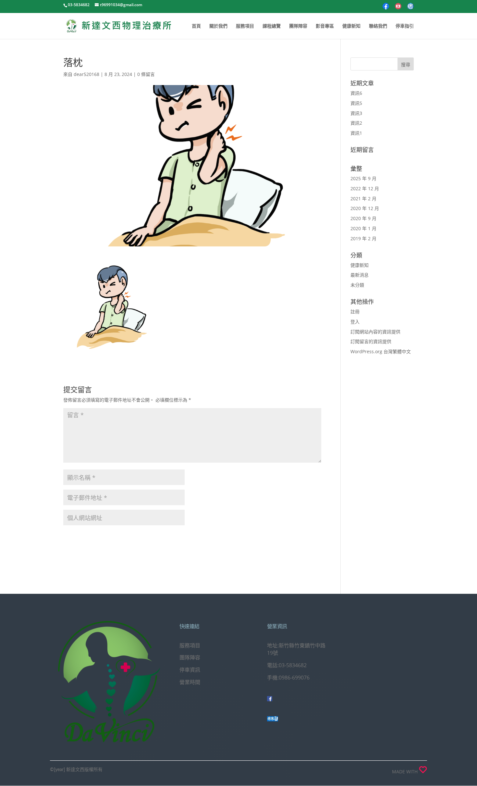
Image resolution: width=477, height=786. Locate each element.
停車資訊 (189, 669)
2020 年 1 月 (363, 228)
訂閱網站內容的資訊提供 (375, 332)
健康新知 (351, 26)
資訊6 (356, 93)
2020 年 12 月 (364, 208)
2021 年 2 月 (363, 198)
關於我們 (218, 26)
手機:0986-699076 (288, 677)
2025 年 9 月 (363, 178)
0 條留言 (146, 74)
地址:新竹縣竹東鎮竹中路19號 (296, 649)
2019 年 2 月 (363, 238)
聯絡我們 (378, 26)
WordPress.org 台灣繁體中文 (380, 351)
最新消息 (359, 275)
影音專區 (325, 26)
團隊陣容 (298, 26)
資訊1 (356, 133)
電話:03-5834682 (287, 665)
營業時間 (189, 682)
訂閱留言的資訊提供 (370, 341)
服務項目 (245, 26)
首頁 (196, 26)
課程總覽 (272, 26)
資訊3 (356, 113)
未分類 (357, 285)
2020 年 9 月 (363, 218)
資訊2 (356, 123)
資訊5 (356, 103)
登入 (355, 321)
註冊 (355, 311)
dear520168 (86, 74)
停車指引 (405, 26)
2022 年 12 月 (364, 188)
